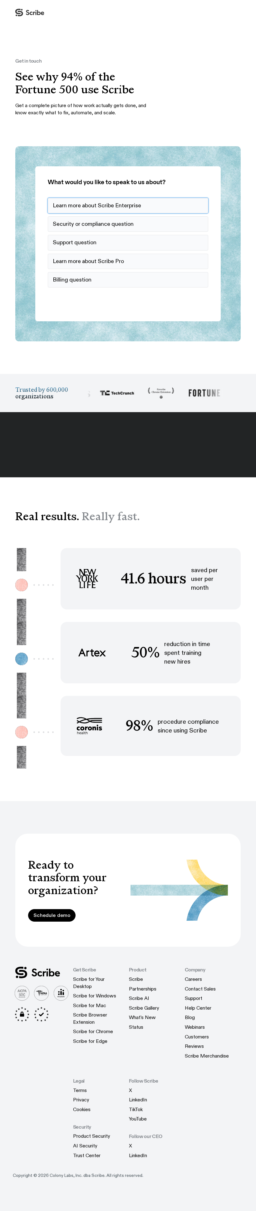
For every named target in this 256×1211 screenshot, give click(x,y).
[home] (29, 13)
